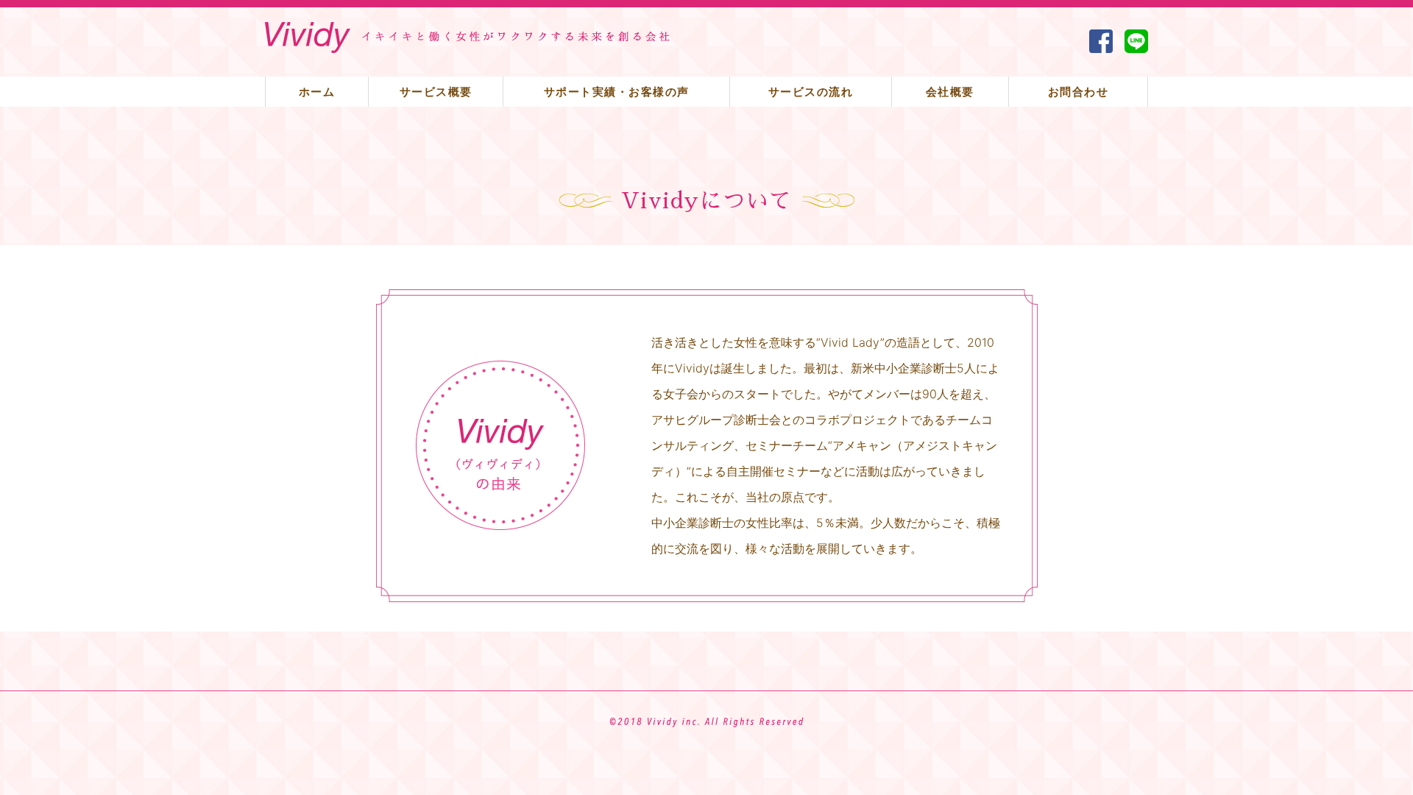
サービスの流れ (811, 92)
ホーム (317, 92)
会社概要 (950, 92)
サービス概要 (436, 92)
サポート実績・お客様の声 (617, 92)
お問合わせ (1078, 92)
